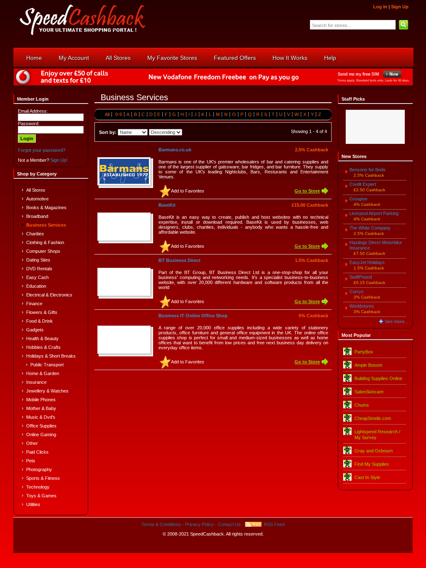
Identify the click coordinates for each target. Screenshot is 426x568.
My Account (74, 57)
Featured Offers (235, 57)
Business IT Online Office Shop (193, 315)
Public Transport (47, 364)
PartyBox (363, 351)
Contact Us (229, 524)
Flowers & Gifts (41, 312)
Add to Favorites (187, 190)
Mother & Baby (41, 408)
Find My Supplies (371, 464)
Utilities (33, 504)
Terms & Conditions (161, 524)
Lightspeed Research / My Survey (377, 434)
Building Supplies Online (378, 378)
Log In (380, 6)
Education (36, 286)
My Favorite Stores (172, 57)
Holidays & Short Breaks (51, 355)
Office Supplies (41, 425)
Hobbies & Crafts (43, 347)
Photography (39, 469)
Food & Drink (39, 321)
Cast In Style (367, 477)
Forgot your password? (41, 150)
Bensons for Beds (367, 169)
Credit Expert (362, 184)
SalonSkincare (369, 391)
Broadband (37, 216)
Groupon (358, 198)
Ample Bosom (368, 365)
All (107, 114)
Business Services (46, 224)
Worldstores (361, 306)
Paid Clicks (37, 451)
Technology (38, 486)
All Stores (118, 57)
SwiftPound (360, 276)
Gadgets (35, 329)
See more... (396, 321)
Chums (361, 405)
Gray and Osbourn (373, 450)
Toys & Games (41, 495)
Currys (356, 291)
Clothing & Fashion (45, 242)
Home (34, 57)
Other (32, 443)
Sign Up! (58, 160)
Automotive (37, 198)
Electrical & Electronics (49, 294)
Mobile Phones (41, 399)
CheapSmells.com (372, 418)
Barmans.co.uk (175, 149)
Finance (34, 303)
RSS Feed (274, 524)
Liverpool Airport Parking (374, 213)
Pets (30, 460)
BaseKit (167, 205)
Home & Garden (42, 373)
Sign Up (400, 6)
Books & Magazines (46, 207)
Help (330, 57)
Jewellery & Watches (47, 390)
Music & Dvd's (40, 417)
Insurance (36, 382)
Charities (35, 233)
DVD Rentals (39, 268)
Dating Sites (38, 259)
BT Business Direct (180, 260)
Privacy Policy (199, 524)
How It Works (289, 57)
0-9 (118, 114)
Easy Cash (37, 277)
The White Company (370, 227)
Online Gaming (41, 434)
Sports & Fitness (43, 478)
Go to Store (307, 190)
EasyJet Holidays (367, 262)
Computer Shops (43, 251)
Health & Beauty (42, 338)
